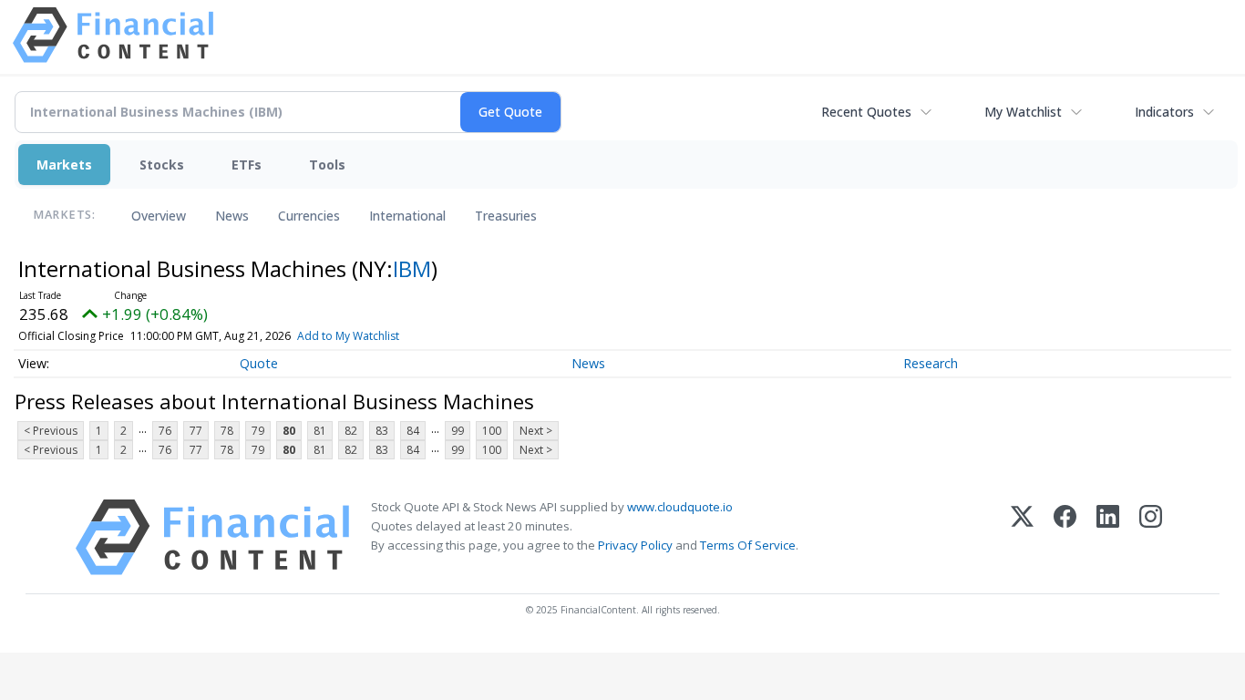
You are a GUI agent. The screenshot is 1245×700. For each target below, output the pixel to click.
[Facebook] (1065, 537)
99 (457, 430)
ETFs (247, 164)
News (232, 215)
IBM (412, 268)
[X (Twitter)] (1022, 537)
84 (412, 430)
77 (196, 430)
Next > (536, 430)
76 (165, 430)
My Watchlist (1023, 111)
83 (382, 430)
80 (289, 430)
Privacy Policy (635, 545)
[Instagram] (1150, 537)
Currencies (309, 215)
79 (258, 430)
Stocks (161, 164)
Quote (259, 363)
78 (227, 430)
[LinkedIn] (1108, 537)
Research (930, 363)
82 (351, 430)
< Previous (50, 430)
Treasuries (506, 215)
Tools (327, 164)
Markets (64, 164)
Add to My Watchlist (348, 336)
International (407, 215)
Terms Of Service (748, 545)
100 (491, 430)
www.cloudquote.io (680, 507)
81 (320, 430)
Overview (158, 215)
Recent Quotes (866, 111)
